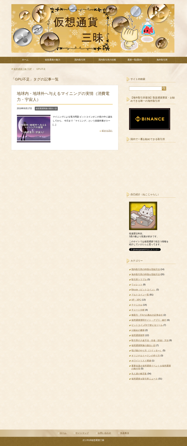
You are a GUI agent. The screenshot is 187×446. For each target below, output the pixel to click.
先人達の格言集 (139, 374)
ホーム (25, 60)
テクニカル (136, 305)
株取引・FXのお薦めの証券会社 (147, 315)
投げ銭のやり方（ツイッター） (146, 350)
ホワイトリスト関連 (141, 360)
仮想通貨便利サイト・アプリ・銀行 (148, 320)
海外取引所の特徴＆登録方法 (145, 274)
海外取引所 (162, 60)
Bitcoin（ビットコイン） (143, 289)
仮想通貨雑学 (138, 335)
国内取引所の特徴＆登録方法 (145, 269)
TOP (23, 69)
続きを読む (107, 131)
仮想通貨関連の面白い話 (46, 108)
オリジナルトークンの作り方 (145, 355)
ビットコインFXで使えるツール (147, 325)
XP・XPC (136, 300)
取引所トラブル (139, 279)
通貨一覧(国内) (134, 60)
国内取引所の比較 (107, 60)
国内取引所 (79, 60)
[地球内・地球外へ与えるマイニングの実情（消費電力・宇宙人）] (34, 140)
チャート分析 (138, 310)
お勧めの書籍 (138, 330)
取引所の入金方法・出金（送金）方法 (150, 340)
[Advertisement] (151, 170)
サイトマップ (82, 433)
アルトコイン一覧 (140, 295)
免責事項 (124, 433)
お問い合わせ (104, 433)
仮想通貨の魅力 (52, 60)
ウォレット (136, 284)
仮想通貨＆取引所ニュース (144, 379)
